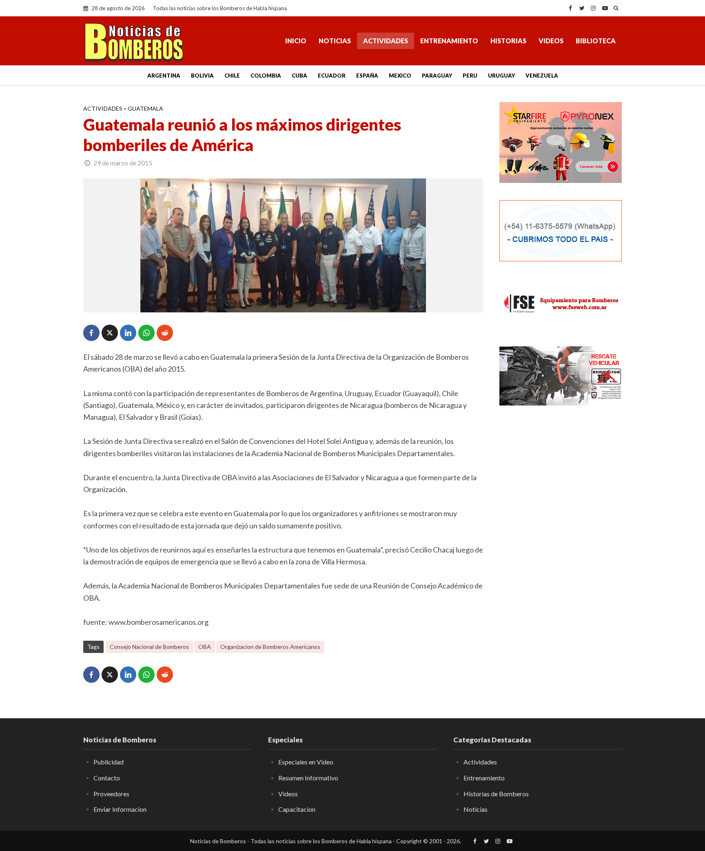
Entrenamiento (449, 41)
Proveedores (111, 794)
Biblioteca (596, 41)
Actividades (385, 41)
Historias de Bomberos (496, 794)
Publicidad (108, 762)
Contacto (106, 778)
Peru (470, 75)
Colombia (266, 75)
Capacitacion (296, 809)
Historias (508, 41)
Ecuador (332, 75)
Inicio (295, 41)
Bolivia (202, 75)
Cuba (299, 75)
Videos (551, 41)
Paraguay (437, 75)
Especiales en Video (305, 762)
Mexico (400, 75)
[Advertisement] (560, 545)
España (367, 75)
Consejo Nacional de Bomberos (149, 646)
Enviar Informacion (119, 809)
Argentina (163, 75)
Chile (232, 75)
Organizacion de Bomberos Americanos (270, 646)
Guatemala (145, 108)
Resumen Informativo (308, 778)
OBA (204, 646)
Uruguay (501, 75)
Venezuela (541, 75)
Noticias (335, 41)
